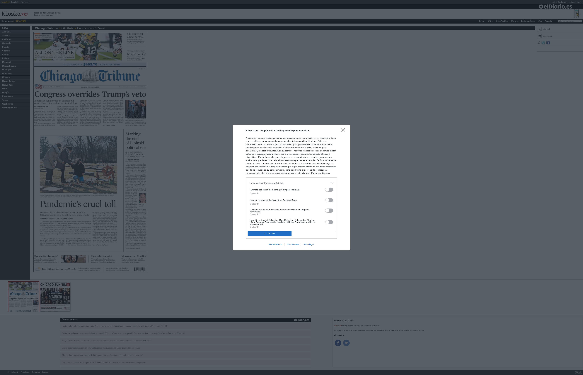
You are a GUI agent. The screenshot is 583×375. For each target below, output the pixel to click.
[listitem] (291, 183)
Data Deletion (275, 244)
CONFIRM (269, 233)
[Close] (344, 131)
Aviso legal (308, 244)
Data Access (293, 244)
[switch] (329, 190)
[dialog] (291, 187)
